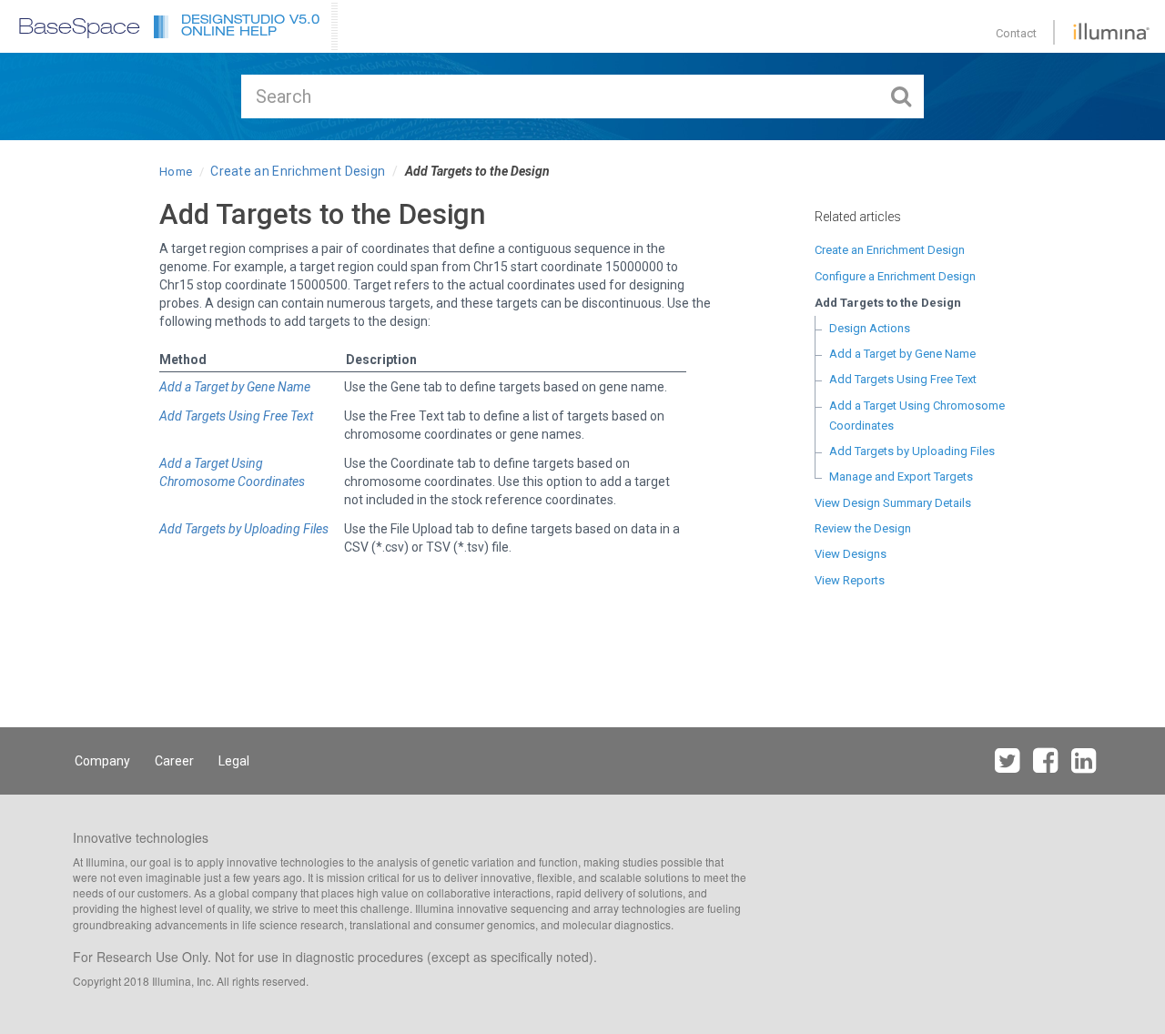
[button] (259, 26)
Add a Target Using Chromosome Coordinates (917, 415)
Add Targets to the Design (888, 302)
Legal (233, 761)
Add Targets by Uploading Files (912, 451)
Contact (1016, 33)
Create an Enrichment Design (297, 171)
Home (175, 171)
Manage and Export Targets (901, 476)
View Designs (850, 554)
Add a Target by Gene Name (902, 353)
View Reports (850, 580)
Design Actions (869, 328)
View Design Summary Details (893, 503)
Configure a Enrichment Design (895, 276)
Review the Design (863, 528)
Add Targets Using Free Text (903, 379)
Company (102, 761)
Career (174, 761)
